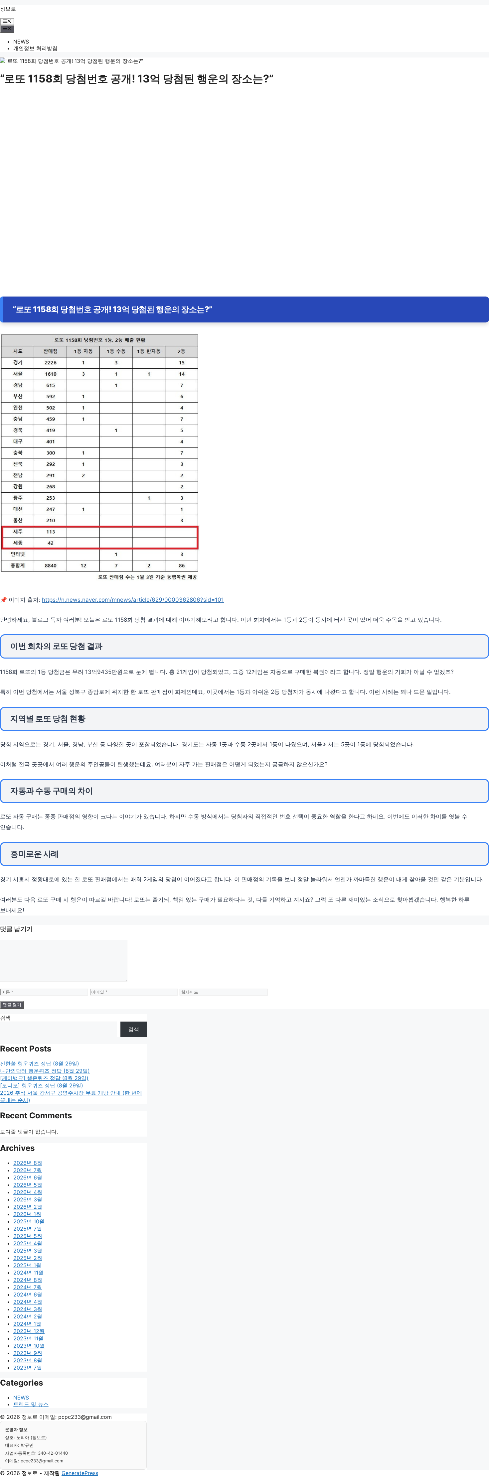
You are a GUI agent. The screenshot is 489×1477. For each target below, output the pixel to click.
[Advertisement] (199, 143)
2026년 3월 (27, 1199)
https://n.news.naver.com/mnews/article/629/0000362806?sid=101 (133, 599)
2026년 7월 (27, 1170)
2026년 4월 (27, 1192)
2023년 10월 (29, 1345)
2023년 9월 (27, 1353)
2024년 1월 (27, 1323)
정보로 (8, 8)
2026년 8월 (27, 1163)
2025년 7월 (27, 1228)
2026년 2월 (27, 1206)
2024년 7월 (27, 1287)
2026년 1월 (27, 1214)
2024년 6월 (27, 1294)
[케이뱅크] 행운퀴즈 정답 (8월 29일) (44, 1078)
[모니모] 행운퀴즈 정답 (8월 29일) (41, 1085)
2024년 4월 (27, 1301)
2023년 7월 (27, 1367)
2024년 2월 (27, 1316)
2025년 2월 (27, 1258)
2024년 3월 (27, 1309)
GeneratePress (80, 1473)
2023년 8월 (27, 1360)
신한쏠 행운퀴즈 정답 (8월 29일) (39, 1063)
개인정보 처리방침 (35, 48)
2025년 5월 (27, 1236)
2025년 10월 (29, 1221)
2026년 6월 (27, 1177)
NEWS (21, 41)
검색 (5, 1017)
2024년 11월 (28, 1272)
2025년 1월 (27, 1265)
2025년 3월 (27, 1250)
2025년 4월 (27, 1243)
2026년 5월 (27, 1184)
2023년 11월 (28, 1338)
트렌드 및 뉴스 (31, 1404)
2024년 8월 (27, 1280)
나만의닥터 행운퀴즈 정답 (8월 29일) (45, 1070)
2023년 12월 (29, 1331)
